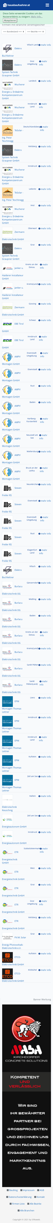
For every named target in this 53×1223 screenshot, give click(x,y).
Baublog (13, 1190)
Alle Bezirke (35, 1203)
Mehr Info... (37, 16)
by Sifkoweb (34, 1219)
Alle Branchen (27, 1210)
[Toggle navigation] (47, 5)
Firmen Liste (18, 1203)
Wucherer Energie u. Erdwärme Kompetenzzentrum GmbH (13, 91)
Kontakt (41, 1196)
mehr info (46, 44)
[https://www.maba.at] (26, 1095)
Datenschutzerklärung (20, 1196)
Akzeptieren (10, 20)
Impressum (29, 1190)
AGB (42, 1190)
